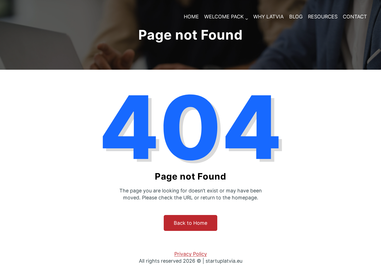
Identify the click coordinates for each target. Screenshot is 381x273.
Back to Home (190, 223)
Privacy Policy (190, 254)
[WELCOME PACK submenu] (246, 16)
